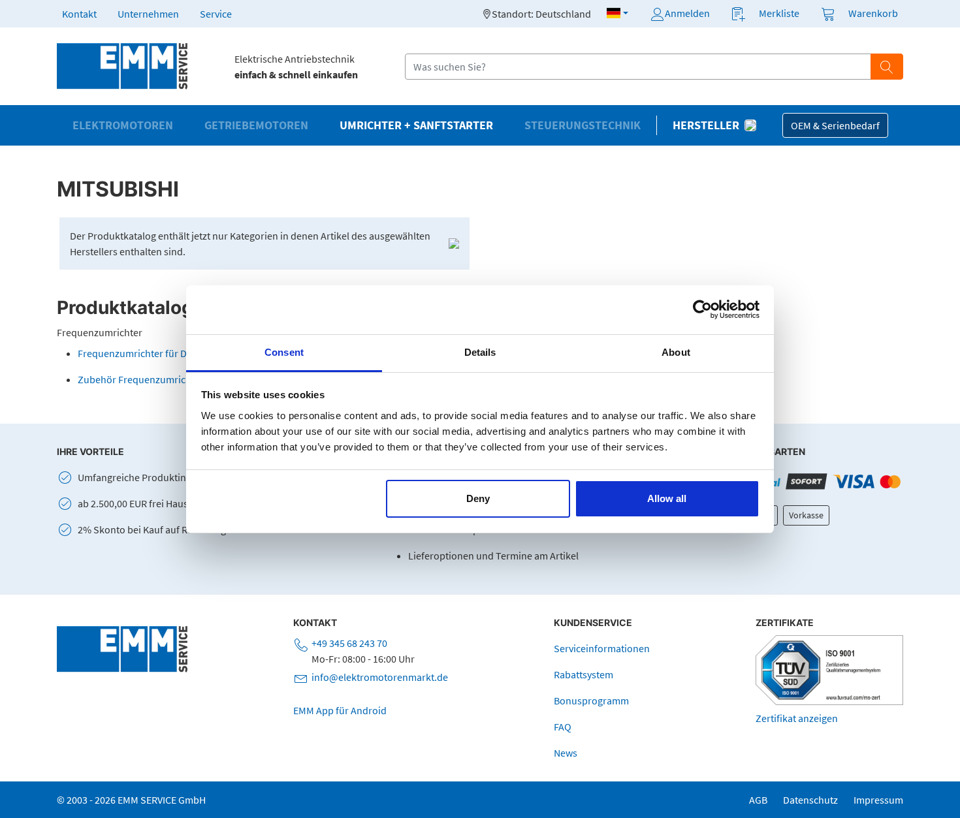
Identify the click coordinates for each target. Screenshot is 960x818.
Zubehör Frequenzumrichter (141, 379)
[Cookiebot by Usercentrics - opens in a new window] (702, 309)
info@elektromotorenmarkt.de (380, 677)
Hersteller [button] (706, 125)
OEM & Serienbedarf (835, 125)
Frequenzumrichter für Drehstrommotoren (172, 353)
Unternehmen (148, 13)
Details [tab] (480, 352)
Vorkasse (806, 515)
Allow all (666, 498)
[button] (617, 13)
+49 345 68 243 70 (349, 643)
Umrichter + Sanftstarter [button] (416, 125)
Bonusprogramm (591, 700)
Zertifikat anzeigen (797, 718)
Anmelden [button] (687, 13)
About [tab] (676, 352)
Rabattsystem (583, 674)
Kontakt (79, 13)
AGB (758, 799)
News (565, 752)
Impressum (878, 799)
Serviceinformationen (602, 648)
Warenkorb (873, 13)
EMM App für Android (340, 710)
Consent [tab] (284, 352)
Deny (478, 498)
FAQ (562, 726)
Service (216, 13)
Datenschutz (810, 799)
